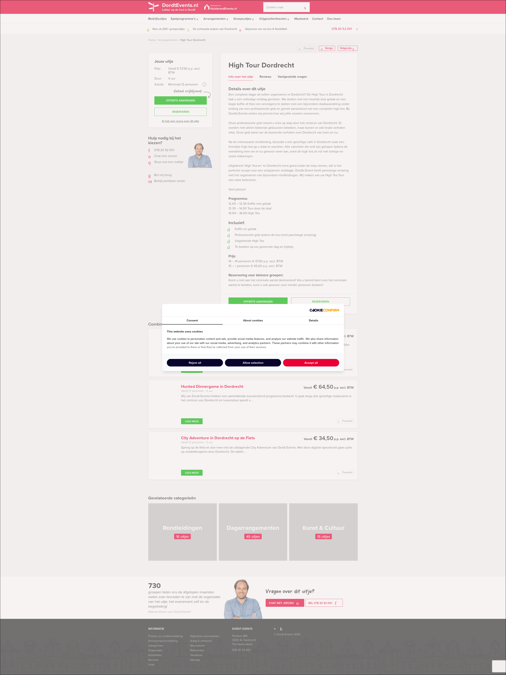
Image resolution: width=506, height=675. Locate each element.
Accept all (311, 362)
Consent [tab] (192, 320)
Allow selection (253, 362)
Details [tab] (313, 320)
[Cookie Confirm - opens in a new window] (324, 310)
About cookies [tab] (253, 320)
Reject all (195, 362)
